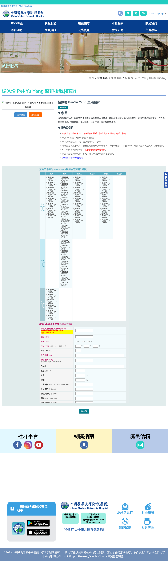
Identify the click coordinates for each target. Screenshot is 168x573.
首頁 (91, 78)
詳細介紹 (35, 115)
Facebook (17, 445)
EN (143, 13)
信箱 (140, 445)
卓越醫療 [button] (117, 23)
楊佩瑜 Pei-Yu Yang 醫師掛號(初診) (145, 78)
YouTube (38, 445)
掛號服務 (116, 78)
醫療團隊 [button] (84, 23)
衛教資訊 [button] (50, 30)
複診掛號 (21, 115)
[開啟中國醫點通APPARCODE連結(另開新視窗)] (18, 528)
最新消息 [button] (17, 30)
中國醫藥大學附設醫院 (84, 505)
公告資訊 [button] (84, 30)
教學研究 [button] (117, 30)
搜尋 (120, 13)
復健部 (63, 107)
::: (3, 2)
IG (28, 445)
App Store (38, 533)
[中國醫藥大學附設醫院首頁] (23, 14)
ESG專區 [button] (17, 23)
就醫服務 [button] (50, 23)
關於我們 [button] (151, 23)
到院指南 (84, 445)
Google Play (38, 524)
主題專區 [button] (151, 30)
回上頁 (84, 411)
